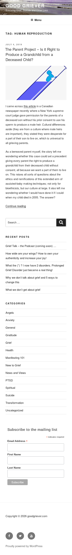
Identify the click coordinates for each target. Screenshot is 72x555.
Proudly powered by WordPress (24, 546)
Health (9, 350)
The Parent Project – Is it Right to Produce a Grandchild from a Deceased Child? (32, 54)
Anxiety (10, 320)
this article (30, 106)
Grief (8, 342)
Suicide (10, 395)
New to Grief (13, 365)
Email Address (17, 441)
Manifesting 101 (15, 358)
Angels (10, 312)
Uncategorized (14, 410)
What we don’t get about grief (23, 289)
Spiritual (10, 387)
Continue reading (16, 206)
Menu (38, 20)
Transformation (15, 403)
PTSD (9, 380)
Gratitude (11, 335)
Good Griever (25, 5)
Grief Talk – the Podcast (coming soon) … (31, 246)
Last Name (14, 467)
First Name (14, 454)
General (10, 327)
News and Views (16, 373)
